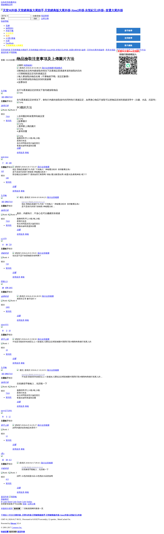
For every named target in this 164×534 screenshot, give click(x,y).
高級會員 (5, 253)
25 (7, 163)
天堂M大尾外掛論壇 (95, 50)
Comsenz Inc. (17, 527)
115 (3, 97)
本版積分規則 (6, 508)
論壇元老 (5, 106)
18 (10, 331)
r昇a (2, 454)
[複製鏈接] (27, 65)
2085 (10, 288)
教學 (8, 36)
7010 (10, 97)
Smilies (29, 502)
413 (10, 460)
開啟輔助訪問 (6, 5)
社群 (8, 41)
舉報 (27, 153)
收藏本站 (12, 2)
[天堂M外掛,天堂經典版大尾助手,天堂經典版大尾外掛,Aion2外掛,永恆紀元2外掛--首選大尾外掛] (62, 10)
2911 (7, 97)
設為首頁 (5, 2)
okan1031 (5, 325)
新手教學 (128, 31)
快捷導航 (5, 21)
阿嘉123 (4, 281)
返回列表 (5, 52)
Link (14, 502)
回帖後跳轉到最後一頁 (33, 508)
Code (24, 502)
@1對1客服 (10, 38)
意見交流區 (110, 50)
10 (3, 288)
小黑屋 (10, 515)
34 (7, 460)
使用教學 (128, 38)
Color (5, 502)
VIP (2, 171)
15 (3, 460)
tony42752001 (6, 411)
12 (10, 417)
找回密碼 (45, 16)
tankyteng (4, 157)
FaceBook (10, 43)
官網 (8, 26)
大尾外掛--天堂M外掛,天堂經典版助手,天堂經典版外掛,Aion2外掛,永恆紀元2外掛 (47, 515)
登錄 (24, 504)
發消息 (9, 121)
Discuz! (14, 523)
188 (10, 163)
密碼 (3, 18)
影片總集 (128, 45)
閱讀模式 (58, 68)
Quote (19, 502)
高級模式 (5, 499)
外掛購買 (9, 33)
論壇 (9, 28)
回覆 (19, 148)
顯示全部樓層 (48, 68)
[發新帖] (13, 52)
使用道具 (20, 153)
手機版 (4, 515)
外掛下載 (9, 31)
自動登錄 (37, 16)
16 (7, 244)
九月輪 (4, 91)
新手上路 (5, 339)
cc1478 (3, 239)
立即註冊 (45, 18)
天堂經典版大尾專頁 (14, 45)
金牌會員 (5, 296)
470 (6, 288)
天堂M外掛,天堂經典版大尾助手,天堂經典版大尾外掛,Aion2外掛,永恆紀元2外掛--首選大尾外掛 (41, 50)
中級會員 (5, 468)
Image (10, 502)
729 (10, 244)
